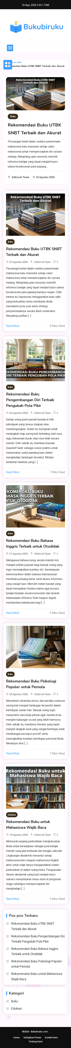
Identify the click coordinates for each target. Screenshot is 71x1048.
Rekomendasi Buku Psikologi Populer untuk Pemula (31, 684)
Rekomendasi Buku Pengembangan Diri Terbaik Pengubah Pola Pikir (30, 400)
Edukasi (12, 814)
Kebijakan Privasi (32, 1037)
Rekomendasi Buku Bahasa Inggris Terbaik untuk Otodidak (32, 543)
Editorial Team (20, 177)
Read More (12, 326)
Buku (13, 116)
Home (16, 1037)
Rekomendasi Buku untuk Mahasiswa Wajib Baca (28, 824)
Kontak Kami (51, 1037)
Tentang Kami (35, 1041)
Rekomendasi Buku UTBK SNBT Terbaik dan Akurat (32, 66)
